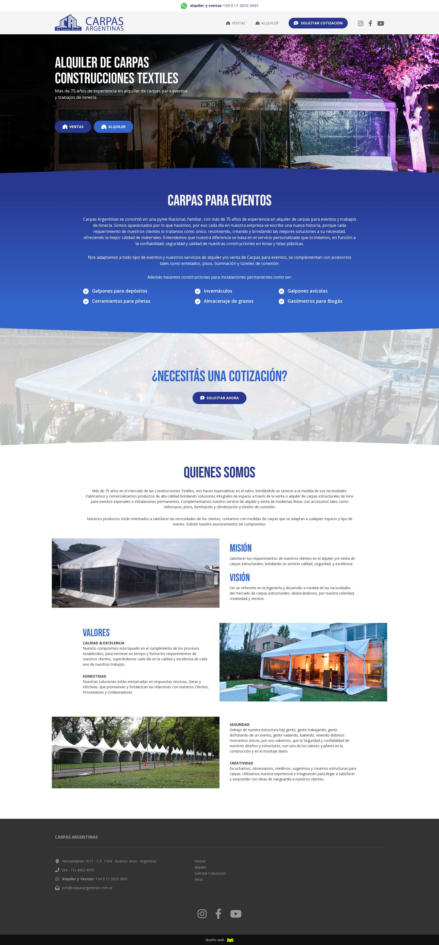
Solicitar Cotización (210, 873)
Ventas (238, 23)
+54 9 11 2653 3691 (95, 878)
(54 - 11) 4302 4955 (78, 870)
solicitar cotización (322, 23)
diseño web (215, 939)
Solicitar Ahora (223, 397)
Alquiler (269, 23)
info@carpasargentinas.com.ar (87, 887)
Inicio (199, 879)
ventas (76, 126)
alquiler (117, 126)
